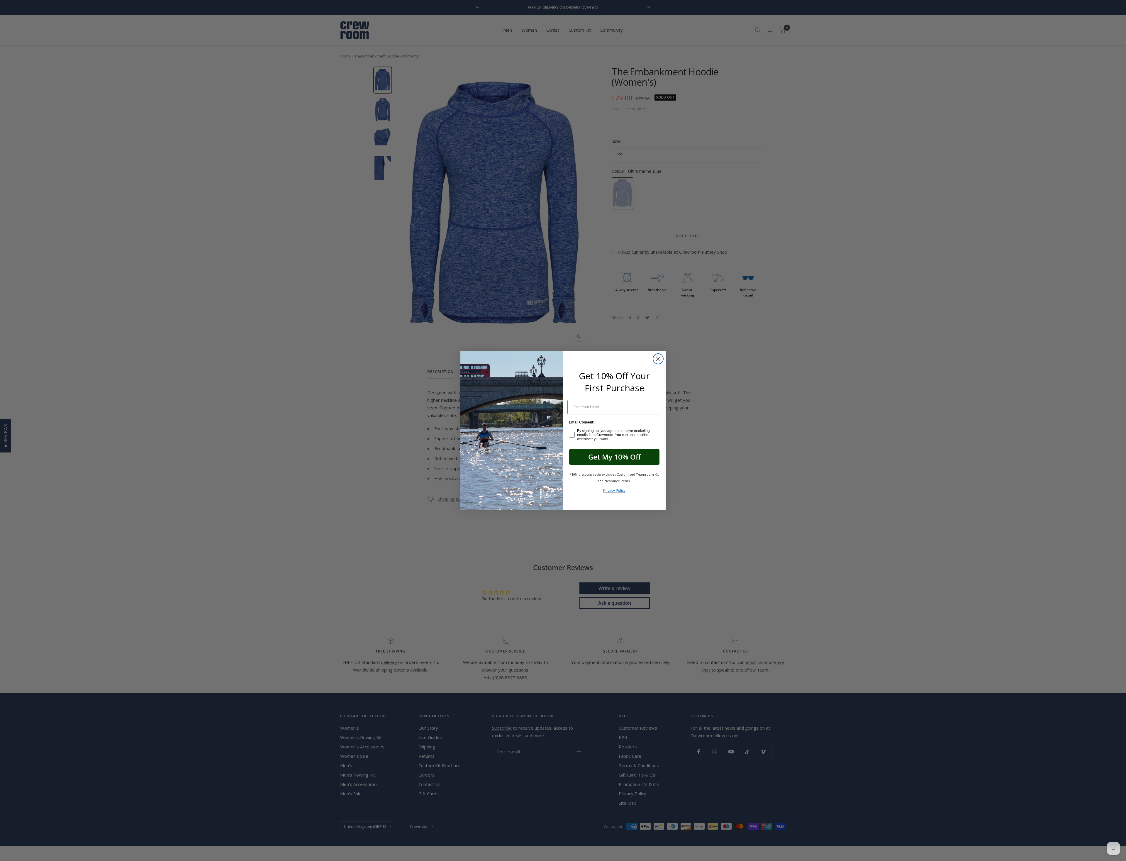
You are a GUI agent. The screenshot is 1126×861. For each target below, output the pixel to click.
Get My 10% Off (614, 457)
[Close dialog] (658, 359)
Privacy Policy (614, 491)
